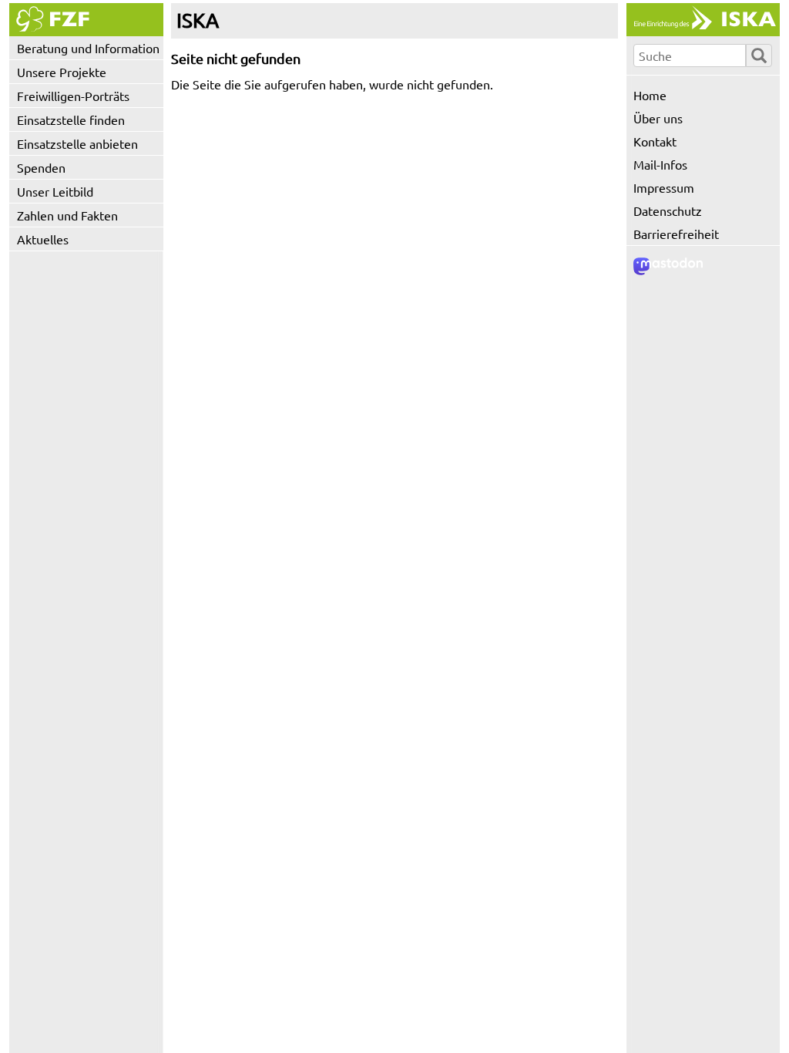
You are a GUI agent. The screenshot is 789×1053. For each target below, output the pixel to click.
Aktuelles (43, 239)
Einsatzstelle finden (71, 119)
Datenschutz (667, 210)
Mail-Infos (660, 164)
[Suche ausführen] (759, 55)
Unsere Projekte (61, 71)
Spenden (41, 167)
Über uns (658, 118)
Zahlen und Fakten (67, 215)
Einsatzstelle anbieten (77, 143)
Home (649, 95)
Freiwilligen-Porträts (73, 95)
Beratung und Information (88, 48)
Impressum (663, 187)
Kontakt (655, 141)
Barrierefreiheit (676, 233)
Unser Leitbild (55, 191)
